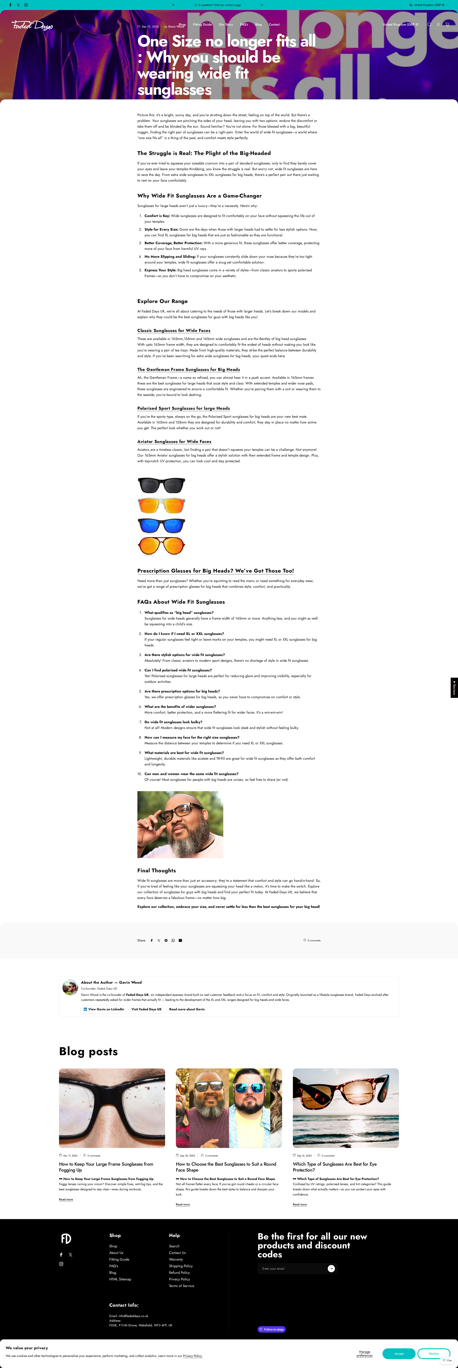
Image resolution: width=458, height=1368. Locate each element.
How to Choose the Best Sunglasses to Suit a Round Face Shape (226, 1167)
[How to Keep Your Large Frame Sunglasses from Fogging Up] (112, 1108)
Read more (66, 1199)
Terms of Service (181, 1286)
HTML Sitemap (120, 1279)
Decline (434, 1354)
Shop (113, 1246)
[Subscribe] (331, 1268)
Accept (399, 1354)
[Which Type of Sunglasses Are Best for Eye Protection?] (346, 1108)
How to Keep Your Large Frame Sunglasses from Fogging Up (106, 1167)
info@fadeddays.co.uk (133, 1316)
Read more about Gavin (187, 1009)
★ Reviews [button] (454, 688)
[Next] (261, 5)
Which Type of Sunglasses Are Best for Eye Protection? (335, 1167)
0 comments (314, 940)
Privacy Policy (179, 1279)
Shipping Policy (181, 1266)
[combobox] (429, 5)
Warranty (176, 1259)
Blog (112, 1272)
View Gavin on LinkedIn (106, 1009)
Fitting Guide (119, 1259)
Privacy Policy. (193, 1356)
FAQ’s (113, 1266)
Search (174, 1246)
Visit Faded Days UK (146, 1009)
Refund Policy (179, 1272)
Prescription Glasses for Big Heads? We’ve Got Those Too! (215, 571)
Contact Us (177, 1253)
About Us (116, 1253)
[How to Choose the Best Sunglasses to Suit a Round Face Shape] (229, 1108)
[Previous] (173, 5)
